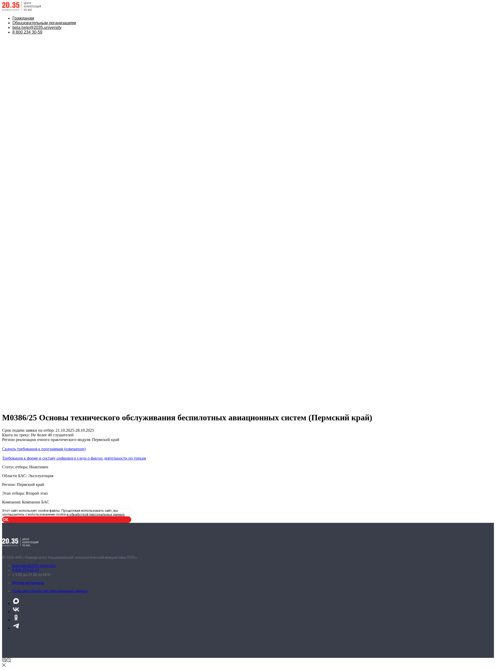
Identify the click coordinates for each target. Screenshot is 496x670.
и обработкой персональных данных (96, 514)
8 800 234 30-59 (27, 32)
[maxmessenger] (16, 603)
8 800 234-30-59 (25, 570)
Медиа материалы (28, 583)
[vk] (16, 611)
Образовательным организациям (44, 23)
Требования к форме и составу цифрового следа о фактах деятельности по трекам (74, 458)
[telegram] (16, 628)
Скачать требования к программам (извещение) (44, 449)
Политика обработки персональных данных (50, 591)
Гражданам (23, 18)
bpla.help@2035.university (36, 27)
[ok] (16, 620)
